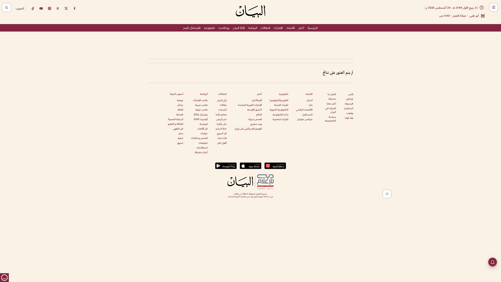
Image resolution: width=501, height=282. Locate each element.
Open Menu (493, 7)
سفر (180, 133)
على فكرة (222, 123)
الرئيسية (313, 28)
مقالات (223, 104)
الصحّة (179, 114)
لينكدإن (349, 98)
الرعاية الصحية (175, 119)
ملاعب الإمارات (200, 100)
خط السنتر (221, 128)
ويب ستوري (256, 123)
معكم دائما (221, 114)
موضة (180, 100)
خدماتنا (332, 98)
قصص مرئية (255, 119)
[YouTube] (41, 8)
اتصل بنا (332, 94)
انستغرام (348, 108)
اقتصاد (290, 28)
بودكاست (223, 28)
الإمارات (278, 28)
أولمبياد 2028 (201, 119)
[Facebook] (74, 8)
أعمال (309, 100)
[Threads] (58, 8)
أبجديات (222, 109)
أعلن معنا (331, 103)
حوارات (204, 133)
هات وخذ (222, 137)
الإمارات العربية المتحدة (250, 104)
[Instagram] (49, 8)
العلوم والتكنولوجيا (279, 100)
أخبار (301, 28)
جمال (180, 104)
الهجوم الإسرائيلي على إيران (248, 128)
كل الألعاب (202, 128)
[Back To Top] (387, 194)
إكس (350, 94)
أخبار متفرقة (201, 152)
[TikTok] (33, 8)
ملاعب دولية (202, 109)
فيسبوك (349, 103)
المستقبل (307, 114)
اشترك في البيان (330, 110)
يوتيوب (349, 112)
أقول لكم (222, 142)
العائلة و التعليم (175, 123)
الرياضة (252, 28)
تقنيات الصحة (281, 104)
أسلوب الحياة (176, 93)
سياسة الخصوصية (330, 118)
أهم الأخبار (257, 100)
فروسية (204, 123)
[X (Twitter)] (66, 8)
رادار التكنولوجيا (280, 114)
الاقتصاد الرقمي (304, 109)
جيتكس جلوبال (305, 119)
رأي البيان (222, 100)
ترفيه (180, 137)
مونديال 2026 (201, 114)
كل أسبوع (222, 133)
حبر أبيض (221, 119)
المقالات (265, 28)
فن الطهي (178, 128)
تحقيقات (203, 142)
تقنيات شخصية (280, 119)
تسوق (180, 142)
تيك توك (349, 117)
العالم (259, 114)
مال (311, 104)
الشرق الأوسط (254, 109)
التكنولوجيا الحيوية (279, 109)
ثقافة (180, 109)
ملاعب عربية (201, 104)
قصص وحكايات (199, 137)
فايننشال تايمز (192, 28)
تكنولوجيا (209, 28)
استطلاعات (202, 147)
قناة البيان (239, 28)
